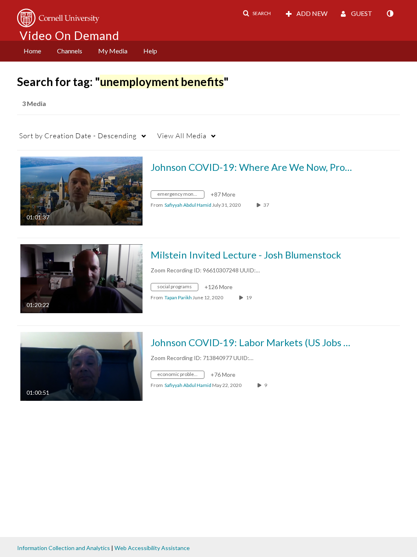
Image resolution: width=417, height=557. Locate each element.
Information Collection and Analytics (63, 547)
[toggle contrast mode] (390, 13)
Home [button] (32, 51)
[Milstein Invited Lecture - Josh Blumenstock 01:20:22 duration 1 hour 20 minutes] (81, 277)
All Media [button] (181, 135)
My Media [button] (112, 51)
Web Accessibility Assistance (152, 547)
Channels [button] (69, 51)
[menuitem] (32, 51)
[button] (256, 13)
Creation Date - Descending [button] (78, 135)
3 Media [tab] (34, 103)
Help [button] (150, 51)
